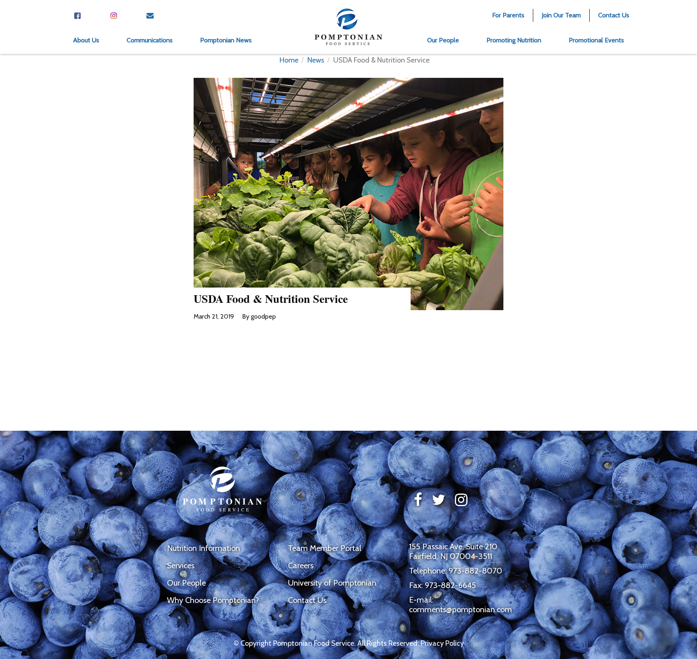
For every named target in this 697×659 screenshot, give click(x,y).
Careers (300, 565)
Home (289, 60)
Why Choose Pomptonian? (213, 600)
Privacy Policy (442, 643)
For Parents (508, 15)
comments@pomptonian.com (460, 609)
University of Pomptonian (332, 583)
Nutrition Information (203, 548)
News (315, 60)
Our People (186, 583)
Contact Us (613, 15)
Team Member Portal (324, 548)
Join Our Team (561, 15)
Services (180, 565)
